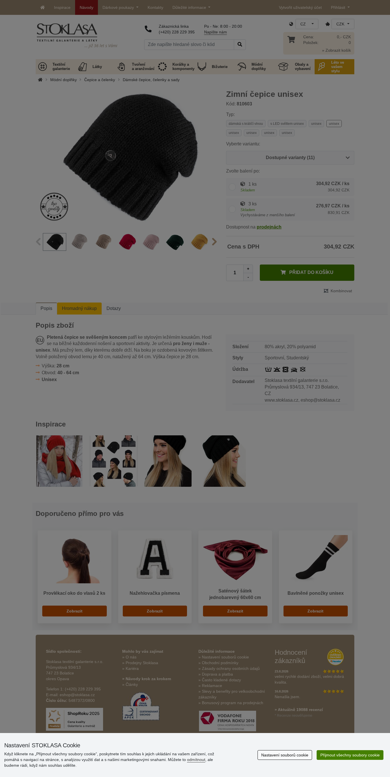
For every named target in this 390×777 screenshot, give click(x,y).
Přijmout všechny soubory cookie (350, 755)
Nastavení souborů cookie (284, 755)
